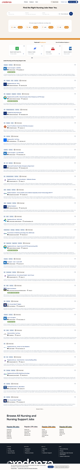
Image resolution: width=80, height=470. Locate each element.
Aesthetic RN (9, 429)
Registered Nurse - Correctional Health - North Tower (20, 275)
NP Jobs (69, 427)
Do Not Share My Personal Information (66, 453)
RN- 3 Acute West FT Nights (14, 400)
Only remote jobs (64, 14)
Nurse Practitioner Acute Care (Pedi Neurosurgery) (20, 126)
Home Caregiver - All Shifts (14, 67)
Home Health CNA (45, 435)
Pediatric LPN (26, 429)
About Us (44, 449)
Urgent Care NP (62, 433)
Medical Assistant (11, 206)
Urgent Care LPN (27, 433)
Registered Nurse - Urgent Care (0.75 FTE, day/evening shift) (22, 246)
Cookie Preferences (65, 456)
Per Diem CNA (44, 432)
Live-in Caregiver (11, 317)
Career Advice (11, 453)
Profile (9, 449)
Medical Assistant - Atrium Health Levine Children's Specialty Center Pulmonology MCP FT (30, 192)
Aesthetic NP (61, 432)
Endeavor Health (31, 52)
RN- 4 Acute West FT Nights (14, 304)
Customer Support (47, 453)
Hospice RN (9, 432)
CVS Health (48, 52)
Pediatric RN (9, 435)
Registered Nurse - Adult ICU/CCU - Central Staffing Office (22, 360)
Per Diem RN (9, 436)
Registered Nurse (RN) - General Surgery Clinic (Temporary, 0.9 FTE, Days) (25, 97)
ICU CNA (43, 429)
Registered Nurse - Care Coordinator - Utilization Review (21, 179)
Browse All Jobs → (40, 409)
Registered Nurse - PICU (13, 83)
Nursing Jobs (11, 451)
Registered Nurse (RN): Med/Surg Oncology (18, 373)
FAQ (43, 451)
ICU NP (60, 435)
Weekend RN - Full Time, (13, 139)
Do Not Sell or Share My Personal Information (27, 468)
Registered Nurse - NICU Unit (14, 219)
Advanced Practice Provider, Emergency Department (20, 166)
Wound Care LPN (27, 435)
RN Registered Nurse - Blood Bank (15, 386)
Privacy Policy (14, 468)
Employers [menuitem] (31, 2)
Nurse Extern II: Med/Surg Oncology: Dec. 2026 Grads (20, 232)
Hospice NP (61, 429)
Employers (27, 449)
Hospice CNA (44, 433)
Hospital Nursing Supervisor (14, 112)
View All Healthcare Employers (63, 42)
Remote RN (9, 433)
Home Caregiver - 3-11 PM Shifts (15, 152)
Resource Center (29, 453)
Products (27, 451)
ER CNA (43, 436)
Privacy (61, 451)
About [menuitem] (36, 2)
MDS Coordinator (11, 288)
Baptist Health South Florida (16, 52)
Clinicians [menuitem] (26, 2)
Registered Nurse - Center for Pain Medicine (18, 346)
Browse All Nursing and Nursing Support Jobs (21, 417)
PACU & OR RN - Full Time (13, 333)
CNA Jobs (51, 427)
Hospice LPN (26, 432)
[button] (40, 70)
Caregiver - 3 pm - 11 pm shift (14, 261)
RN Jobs (16, 427)
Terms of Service (64, 449)
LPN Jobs (33, 427)
